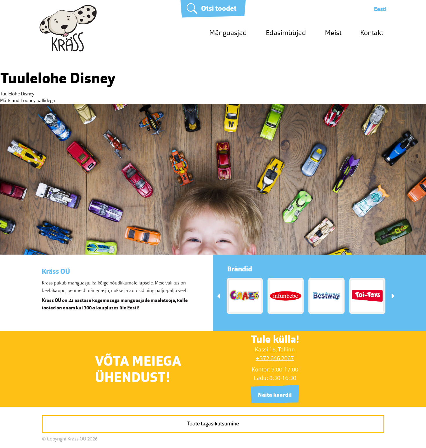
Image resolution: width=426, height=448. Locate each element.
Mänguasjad (228, 32)
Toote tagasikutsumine (213, 423)
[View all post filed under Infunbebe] (285, 296)
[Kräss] (68, 50)
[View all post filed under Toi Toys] (367, 296)
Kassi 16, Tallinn (275, 349)
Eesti (380, 9)
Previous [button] (218, 295)
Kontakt (371, 32)
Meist (333, 32)
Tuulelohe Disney (17, 94)
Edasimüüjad (286, 32)
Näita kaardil (275, 394)
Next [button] (393, 295)
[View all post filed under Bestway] (326, 296)
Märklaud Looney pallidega (27, 100)
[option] (244, 295)
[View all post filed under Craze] (244, 296)
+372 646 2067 (275, 358)
